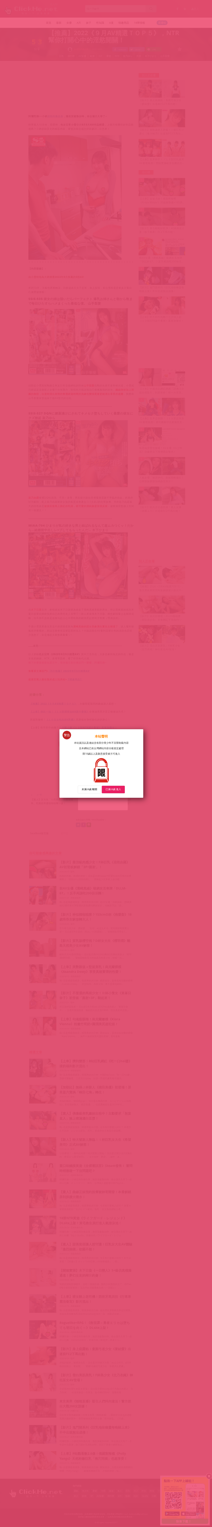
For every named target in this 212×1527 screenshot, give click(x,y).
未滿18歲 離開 (89, 789)
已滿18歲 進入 (113, 789)
